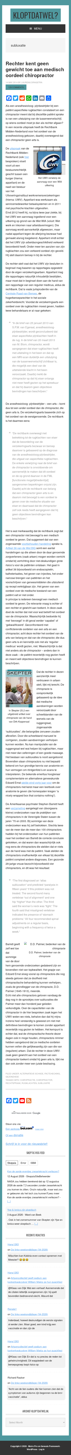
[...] (9, 1201)
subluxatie (44, 1083)
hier (26, 157)
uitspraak (15, 148)
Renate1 (12, 1309)
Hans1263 (13, 1244)
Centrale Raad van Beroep (21, 293)
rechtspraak (13, 1083)
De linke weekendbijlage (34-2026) (29, 1249)
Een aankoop (13, 1129)
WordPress (32, 1449)
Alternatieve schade (31, 1073)
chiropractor (44, 1079)
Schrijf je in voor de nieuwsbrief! (27, 1143)
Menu (38, 28)
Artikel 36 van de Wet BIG (21, 548)
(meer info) (39, 1129)
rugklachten (29, 1083)
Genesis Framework (50, 1446)
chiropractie (27, 1079)
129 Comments (16, 87)
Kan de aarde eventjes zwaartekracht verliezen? (33, 1171)
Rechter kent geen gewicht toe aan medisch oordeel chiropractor (35, 69)
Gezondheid (12, 1076)
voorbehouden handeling (36, 544)
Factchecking (52, 1073)
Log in (41, 1449)
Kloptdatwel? (35, 15)
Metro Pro (32, 1446)
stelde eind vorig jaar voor (36, 783)
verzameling (18, 808)
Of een (14, 1135)
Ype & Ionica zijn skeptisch (21, 1209)
